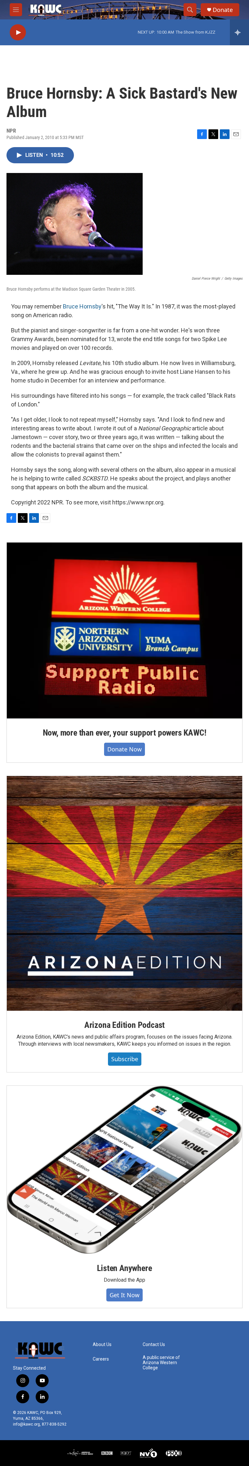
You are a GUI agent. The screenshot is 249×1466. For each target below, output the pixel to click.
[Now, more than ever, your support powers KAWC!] (124, 631)
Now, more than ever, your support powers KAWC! (125, 733)
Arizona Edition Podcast (124, 1025)
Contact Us (154, 1344)
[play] (18, 32)
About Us (102, 1344)
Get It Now (124, 1295)
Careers (101, 1359)
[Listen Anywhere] (124, 1170)
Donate (223, 9)
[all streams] (239, 32)
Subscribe (124, 1059)
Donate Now (124, 749)
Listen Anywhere (124, 1268)
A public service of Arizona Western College (161, 1362)
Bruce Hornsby (82, 306)
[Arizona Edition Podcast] (124, 893)
